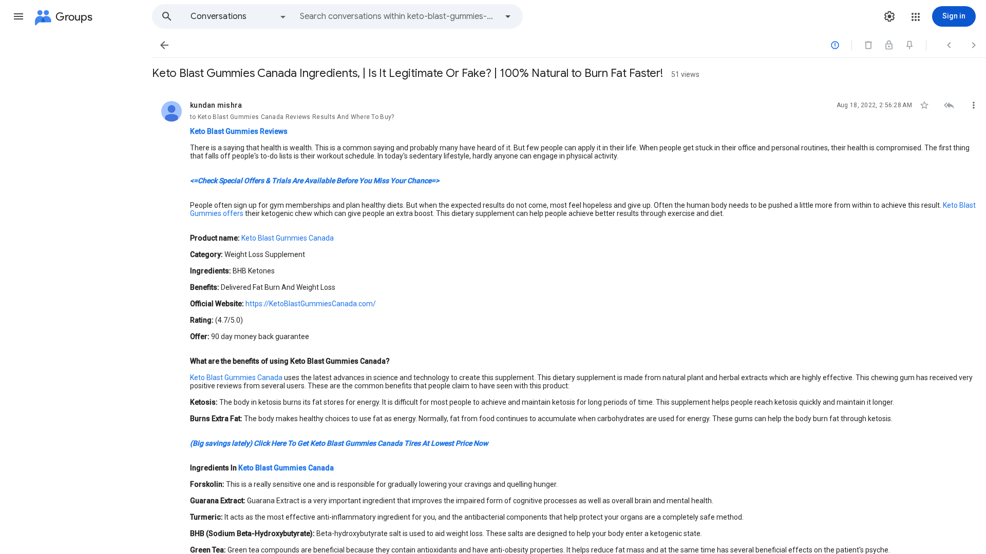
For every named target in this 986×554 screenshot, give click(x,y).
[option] (238, 16)
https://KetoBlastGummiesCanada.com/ (310, 304)
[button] (18, 16)
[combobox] (398, 16)
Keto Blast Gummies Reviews (239, 131)
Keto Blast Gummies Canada (287, 238)
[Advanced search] (508, 16)
